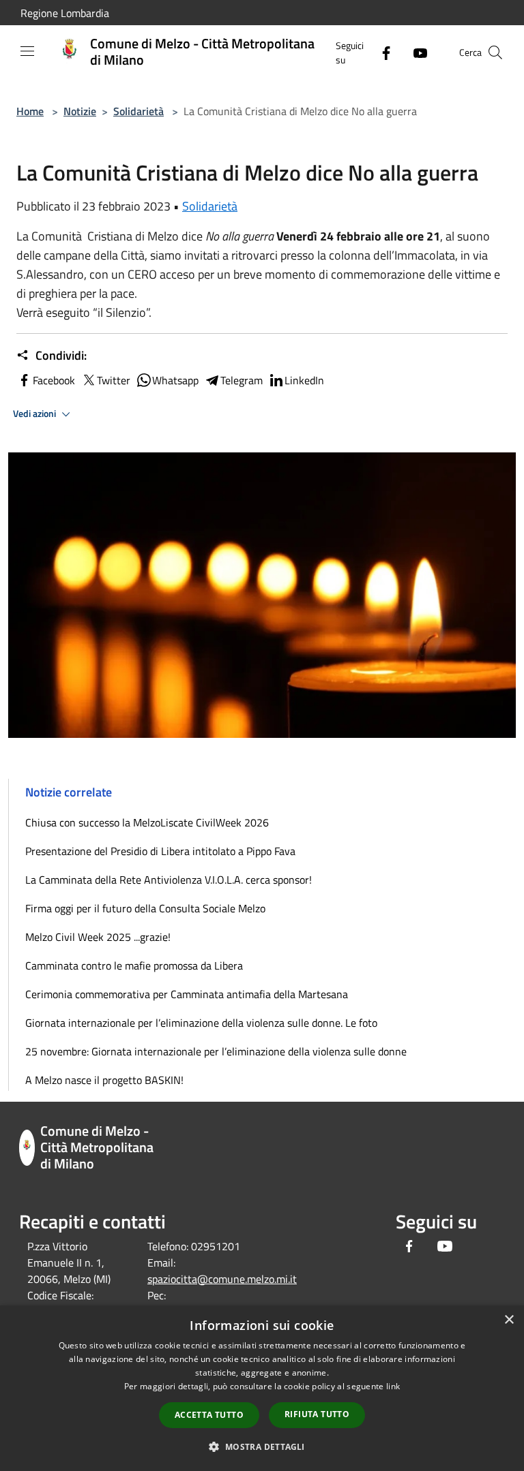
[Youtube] (414, 52)
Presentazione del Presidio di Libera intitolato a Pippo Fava (160, 851)
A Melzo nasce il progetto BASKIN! (104, 1080)
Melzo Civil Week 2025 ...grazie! (98, 937)
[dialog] (262, 1388)
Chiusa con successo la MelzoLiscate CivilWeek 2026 (147, 822)
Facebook (54, 380)
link (393, 1386)
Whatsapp (175, 380)
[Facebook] (380, 52)
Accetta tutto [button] (209, 1415)
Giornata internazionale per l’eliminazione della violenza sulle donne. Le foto (201, 1023)
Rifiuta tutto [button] (317, 1414)
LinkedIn (304, 380)
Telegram (241, 380)
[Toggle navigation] (27, 51)
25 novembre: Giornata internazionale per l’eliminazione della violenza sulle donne (216, 1051)
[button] (261, 1446)
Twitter (113, 380)
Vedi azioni (35, 413)
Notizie (79, 111)
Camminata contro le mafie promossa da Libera (134, 965)
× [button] (509, 1320)
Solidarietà (138, 111)
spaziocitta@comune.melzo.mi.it (222, 1279)
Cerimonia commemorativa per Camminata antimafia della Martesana (186, 994)
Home (30, 111)
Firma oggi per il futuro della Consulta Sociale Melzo (145, 908)
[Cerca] (495, 52)
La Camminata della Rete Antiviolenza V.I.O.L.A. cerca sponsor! (168, 879)
